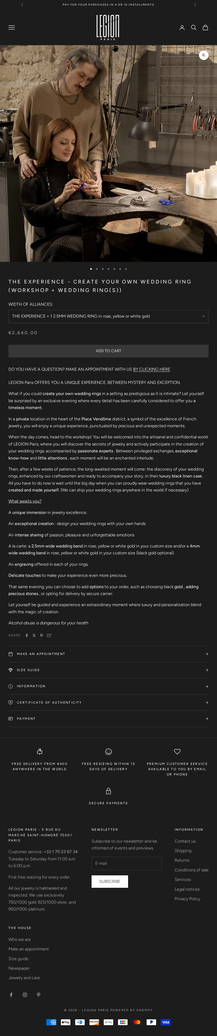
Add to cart (108, 351)
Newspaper (19, 968)
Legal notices (187, 889)
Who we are (19, 939)
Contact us (185, 841)
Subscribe (109, 881)
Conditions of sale (192, 869)
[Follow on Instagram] (25, 994)
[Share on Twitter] (34, 635)
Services (183, 879)
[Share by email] (49, 635)
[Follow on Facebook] (11, 994)
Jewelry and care (24, 977)
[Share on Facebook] (27, 635)
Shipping (183, 850)
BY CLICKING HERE (151, 369)
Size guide (18, 958)
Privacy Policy (187, 898)
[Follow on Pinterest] (38, 994)
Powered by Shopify (131, 1010)
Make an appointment (28, 948)
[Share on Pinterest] (41, 635)
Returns (182, 860)
